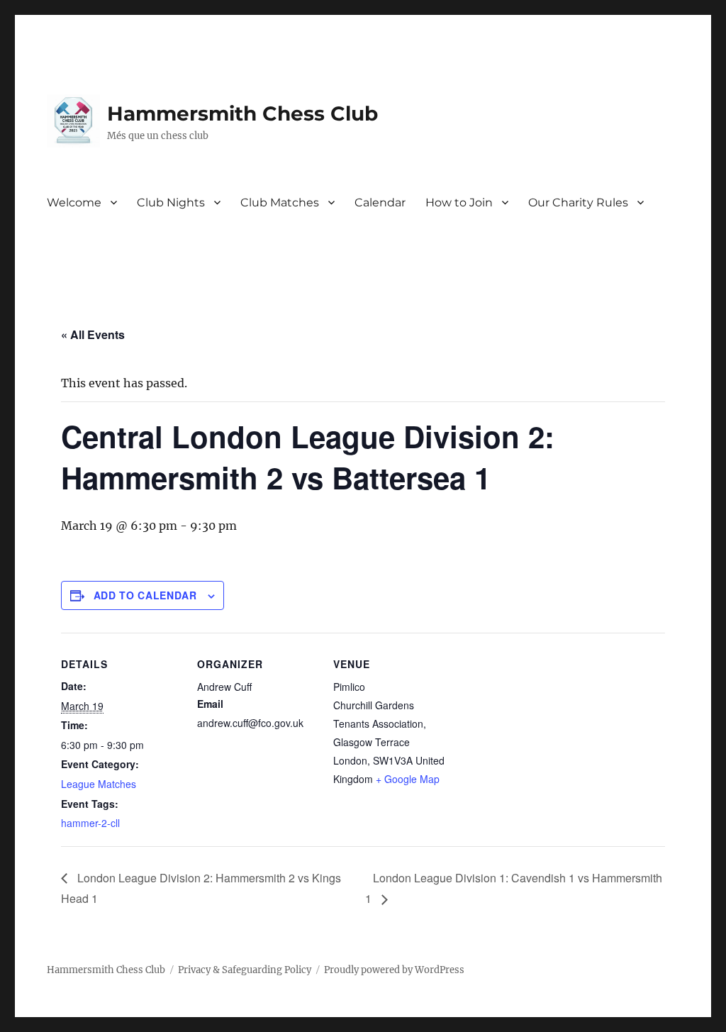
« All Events (93, 334)
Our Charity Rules (578, 202)
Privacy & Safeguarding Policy (244, 970)
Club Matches (279, 202)
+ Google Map (408, 779)
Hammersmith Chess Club (242, 113)
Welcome (74, 202)
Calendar (380, 202)
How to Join (459, 202)
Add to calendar (145, 595)
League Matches (98, 784)
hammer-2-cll (90, 823)
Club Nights (171, 202)
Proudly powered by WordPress (394, 970)
